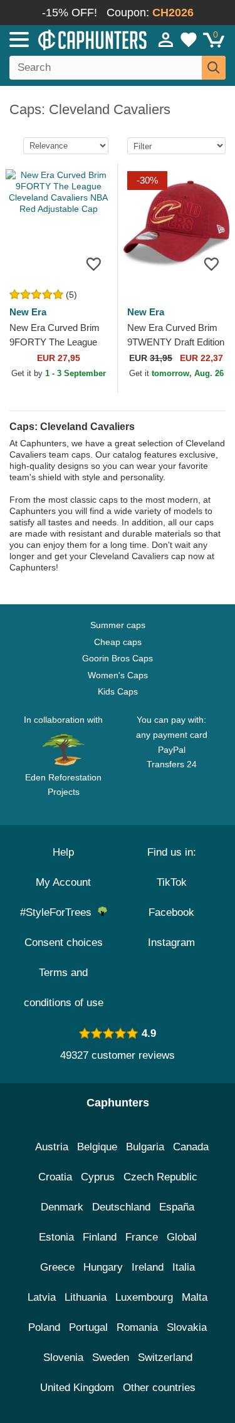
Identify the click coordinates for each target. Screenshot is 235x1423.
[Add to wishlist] (94, 263)
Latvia (42, 1297)
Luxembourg (144, 1297)
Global (182, 1237)
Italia (183, 1267)
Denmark (62, 1207)
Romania (137, 1327)
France (141, 1237)
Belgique (97, 1147)
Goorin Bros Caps (117, 658)
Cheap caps (118, 642)
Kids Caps (118, 691)
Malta (194, 1297)
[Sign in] (166, 39)
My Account (63, 882)
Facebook (171, 912)
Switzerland (165, 1357)
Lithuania (86, 1297)
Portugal (88, 1327)
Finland (100, 1237)
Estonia (56, 1237)
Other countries (159, 1388)
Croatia (55, 1177)
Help (63, 852)
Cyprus (98, 1177)
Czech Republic (160, 1177)
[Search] (214, 68)
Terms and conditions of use (63, 988)
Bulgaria (145, 1147)
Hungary (103, 1267)
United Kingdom (77, 1388)
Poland (44, 1327)
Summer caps (117, 625)
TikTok (172, 882)
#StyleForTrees (59, 912)
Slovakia (187, 1327)
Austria (51, 1147)
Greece (57, 1267)
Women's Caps (118, 675)
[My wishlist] (188, 39)
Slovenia (63, 1357)
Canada (191, 1147)
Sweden (110, 1357)
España (176, 1207)
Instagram (171, 942)
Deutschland (121, 1207)
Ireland (148, 1267)
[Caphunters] (68, 39)
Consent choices (63, 942)
